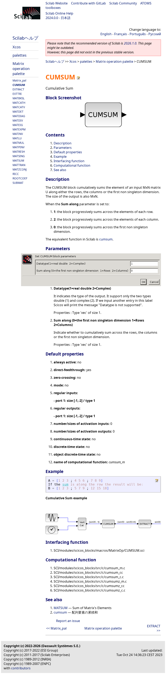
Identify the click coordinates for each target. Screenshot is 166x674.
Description (62, 143)
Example (60, 156)
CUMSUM (19, 85)
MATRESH (19, 151)
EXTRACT (18, 89)
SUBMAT (18, 183)
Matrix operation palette (21, 68)
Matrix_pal (19, 80)
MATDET (18, 111)
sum (65, 484)
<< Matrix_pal (56, 628)
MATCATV (19, 107)
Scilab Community (123, 3)
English (106, 34)
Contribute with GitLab (88, 3)
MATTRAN (19, 165)
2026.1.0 (130, 43)
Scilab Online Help (59, 13)
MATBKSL (18, 98)
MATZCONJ (20, 169)
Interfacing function (69, 161)
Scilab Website (57, 3)
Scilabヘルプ (25, 38)
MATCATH (19, 103)
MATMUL (18, 143)
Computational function (72, 165)
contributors (21, 668)
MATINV (18, 134)
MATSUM (18, 160)
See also (60, 170)
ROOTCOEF (20, 178)
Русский (154, 34)
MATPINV (18, 147)
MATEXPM (19, 129)
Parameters (63, 147)
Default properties (68, 152)
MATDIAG (19, 116)
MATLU (17, 138)
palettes (20, 55)
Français (120, 34)
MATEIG (18, 125)
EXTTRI (17, 94)
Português (138, 34)
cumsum (106, 239)
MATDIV (18, 120)
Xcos (17, 46)
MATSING (19, 156)
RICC (16, 174)
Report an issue (68, 621)
